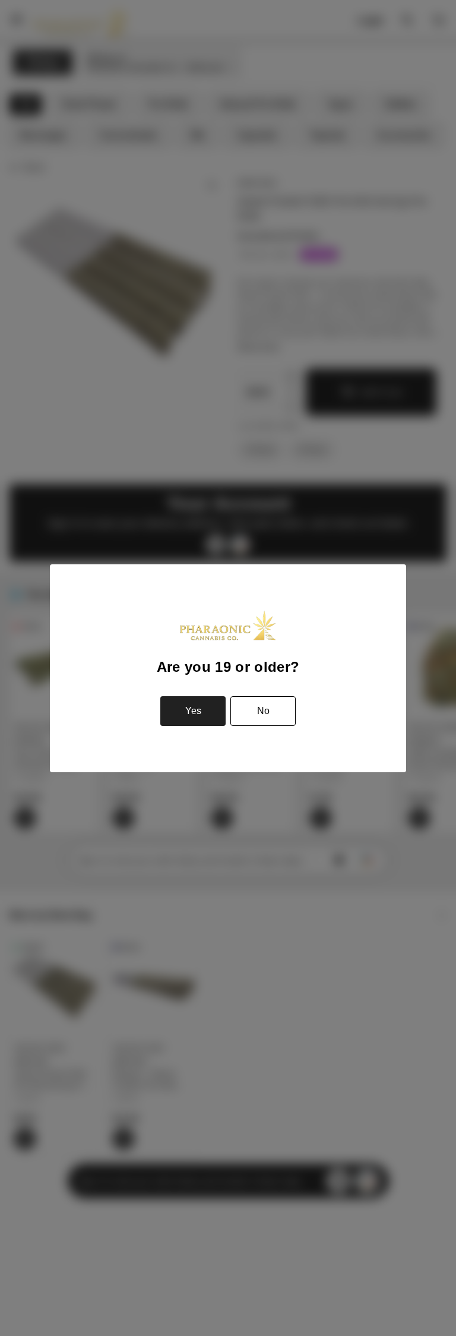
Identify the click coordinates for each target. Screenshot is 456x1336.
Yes (193, 711)
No (263, 711)
